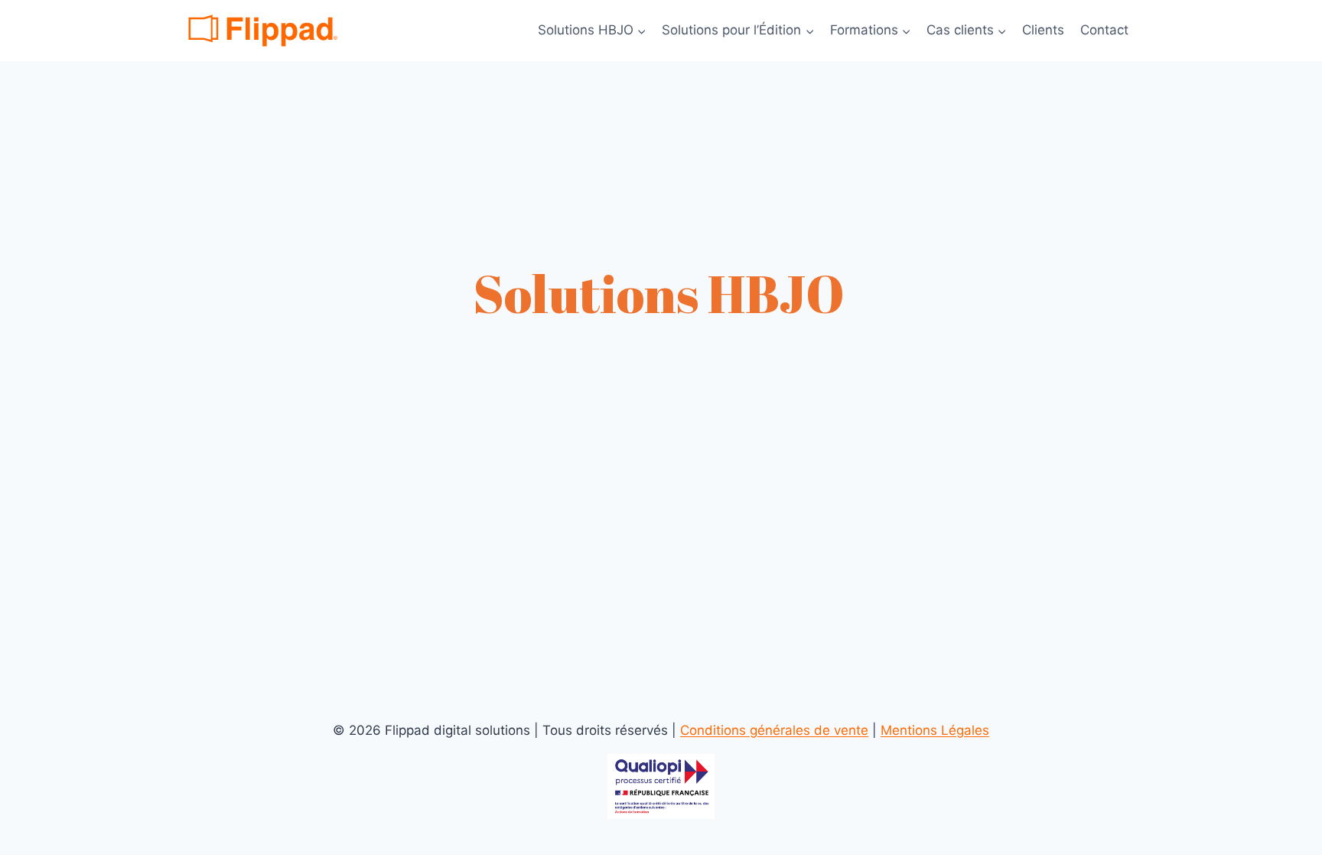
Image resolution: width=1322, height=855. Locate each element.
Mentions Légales (935, 730)
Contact (1104, 30)
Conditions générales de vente (774, 730)
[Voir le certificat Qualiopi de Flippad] (661, 786)
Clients (1043, 30)
